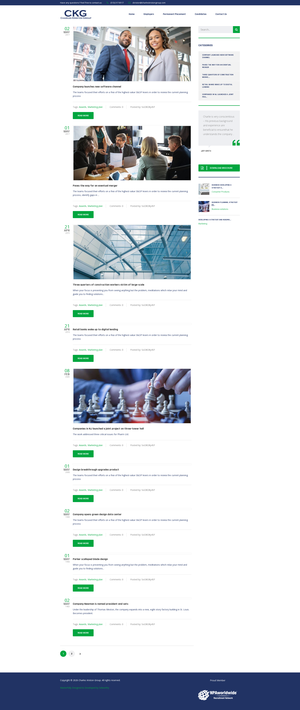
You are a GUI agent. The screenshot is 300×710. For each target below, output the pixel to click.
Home (132, 14)
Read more (83, 115)
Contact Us (221, 14)
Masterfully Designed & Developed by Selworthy (84, 687)
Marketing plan (95, 106)
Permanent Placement (174, 14)
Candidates (200, 14)
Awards (82, 106)
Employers (149, 14)
